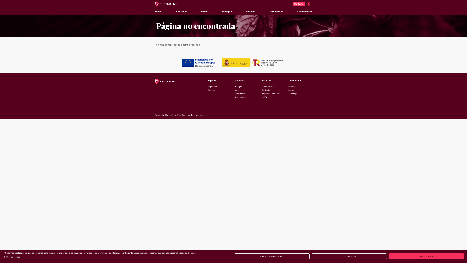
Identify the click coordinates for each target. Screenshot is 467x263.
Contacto (298, 4)
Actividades (276, 11)
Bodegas (227, 11)
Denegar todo (349, 256)
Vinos (204, 11)
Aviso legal (292, 93)
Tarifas (265, 97)
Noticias (250, 11)
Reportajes (181, 11)
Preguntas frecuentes (271, 93)
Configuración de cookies (272, 256)
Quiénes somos (268, 86)
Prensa (291, 90)
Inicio (158, 11)
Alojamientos (304, 11)
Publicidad (292, 86)
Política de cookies (12, 257)
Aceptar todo (426, 256)
